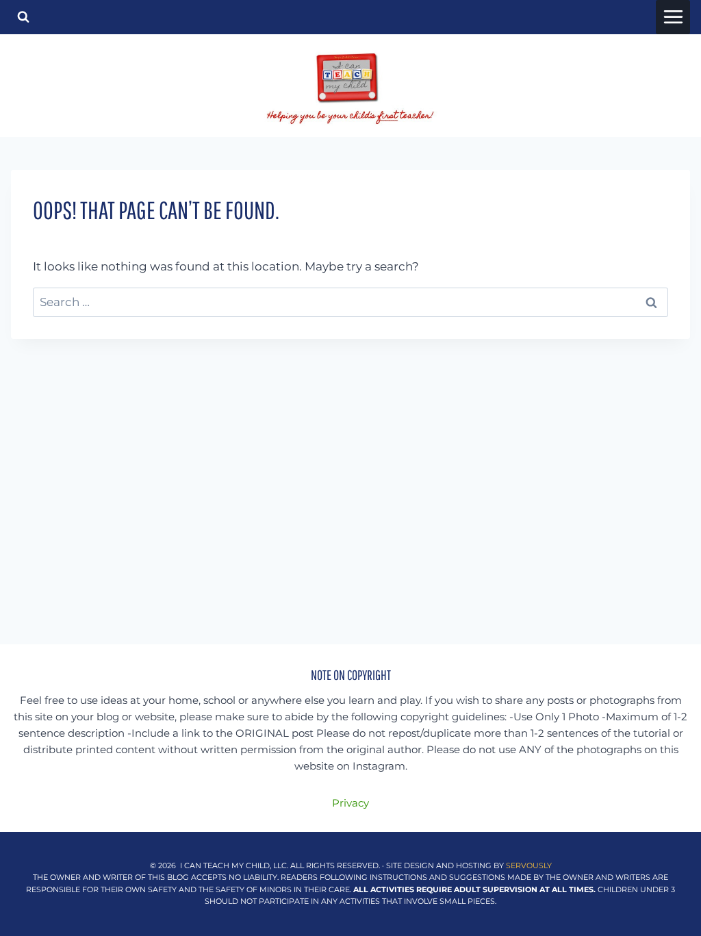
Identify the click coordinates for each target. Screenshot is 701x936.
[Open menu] (673, 17)
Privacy (350, 802)
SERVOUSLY (529, 865)
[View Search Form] (23, 17)
